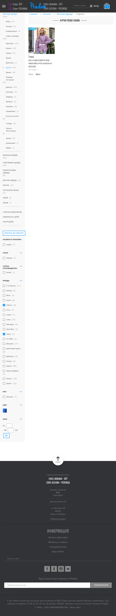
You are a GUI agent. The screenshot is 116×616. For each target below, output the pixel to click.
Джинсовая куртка (13, 348)
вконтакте (68, 569)
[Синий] (5, 411)
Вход (96, 6)
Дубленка (10, 356)
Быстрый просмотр (42, 58)
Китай (8, 272)
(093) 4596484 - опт (53, 4)
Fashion (9, 305)
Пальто (9, 378)
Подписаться (101, 585)
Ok (6, 435)
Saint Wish (10, 329)
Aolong (9, 290)
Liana (8, 319)
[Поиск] (72, 5)
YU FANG (9, 339)
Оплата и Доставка (58, 537)
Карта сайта (75, 607)
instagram (61, 569)
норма (8, 244)
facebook (47, 569)
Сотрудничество (58, 546)
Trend (8, 334)
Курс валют (58, 551)
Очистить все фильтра (14, 233)
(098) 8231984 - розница (55, 8)
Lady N (8, 315)
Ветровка (9, 344)
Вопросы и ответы (58, 542)
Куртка (9, 366)
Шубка (8, 383)
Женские (9, 397)
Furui (8, 310)
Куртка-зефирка (12, 371)
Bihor (8, 295)
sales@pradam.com (58, 501)
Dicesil (8, 300)
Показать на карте (58, 519)
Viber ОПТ (17, 4)
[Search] (5, 558)
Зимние (9, 258)
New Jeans (10, 324)
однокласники (54, 569)
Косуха (9, 361)
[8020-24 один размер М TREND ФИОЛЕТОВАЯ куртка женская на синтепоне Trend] (41, 41)
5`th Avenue (11, 286)
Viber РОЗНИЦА (20, 8)
